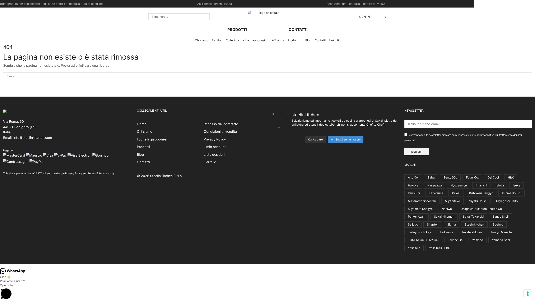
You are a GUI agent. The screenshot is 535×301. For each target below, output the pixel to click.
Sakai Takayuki (473, 216)
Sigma (451, 224)
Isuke (516, 185)
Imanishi (481, 185)
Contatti (143, 162)
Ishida (500, 185)
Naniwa (447, 208)
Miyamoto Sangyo (420, 208)
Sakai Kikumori (444, 216)
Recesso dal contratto (221, 124)
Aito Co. (413, 177)
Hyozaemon (459, 185)
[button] (364, 16)
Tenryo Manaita (501, 232)
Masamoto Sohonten (422, 201)
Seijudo (413, 224)
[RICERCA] (528, 76)
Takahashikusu (471, 232)
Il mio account (215, 147)
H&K (511, 177)
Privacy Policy (73, 173)
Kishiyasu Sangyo (481, 193)
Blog (140, 155)
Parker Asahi (416, 216)
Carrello (210, 162)
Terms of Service (97, 173)
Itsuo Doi (414, 193)
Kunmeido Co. (511, 193)
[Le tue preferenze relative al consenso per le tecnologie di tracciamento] (528, 294)
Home (141, 124)
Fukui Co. (472, 177)
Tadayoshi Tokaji (419, 232)
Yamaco (477, 240)
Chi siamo (144, 132)
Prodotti (143, 147)
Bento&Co (450, 177)
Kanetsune (436, 193)
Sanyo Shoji (500, 216)
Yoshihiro (414, 248)
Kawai (456, 193)
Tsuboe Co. (455, 240)
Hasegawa (434, 185)
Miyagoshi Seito (507, 201)
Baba (431, 177)
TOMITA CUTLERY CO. (423, 240)
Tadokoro (446, 232)
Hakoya (413, 185)
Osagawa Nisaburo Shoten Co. (482, 208)
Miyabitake (452, 201)
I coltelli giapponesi (152, 139)
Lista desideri (214, 155)
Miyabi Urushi (478, 201)
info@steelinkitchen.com (32, 138)
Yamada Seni (501, 240)
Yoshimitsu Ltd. (439, 248)
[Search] (205, 17)
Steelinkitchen (474, 224)
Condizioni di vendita (220, 132)
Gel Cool (493, 177)
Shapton (432, 224)
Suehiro (498, 224)
